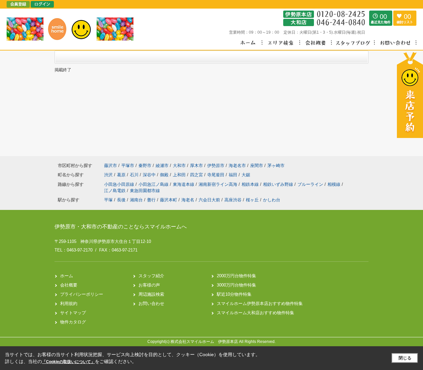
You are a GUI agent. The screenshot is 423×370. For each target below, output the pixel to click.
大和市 (179, 165)
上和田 (180, 174)
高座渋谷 (233, 199)
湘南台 (136, 199)
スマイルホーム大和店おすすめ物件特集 (255, 312)
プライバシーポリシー (81, 294)
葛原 (122, 174)
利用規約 (68, 303)
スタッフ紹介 (151, 275)
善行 (151, 199)
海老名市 (237, 165)
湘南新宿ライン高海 (219, 184)
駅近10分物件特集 (234, 294)
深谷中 (150, 174)
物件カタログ (73, 322)
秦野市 (144, 165)
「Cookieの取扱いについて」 (68, 361)
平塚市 (127, 165)
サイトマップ (73, 312)
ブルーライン (311, 184)
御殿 (165, 174)
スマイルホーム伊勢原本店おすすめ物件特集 (260, 303)
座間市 (256, 165)
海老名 (187, 199)
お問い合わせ (151, 303)
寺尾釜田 (216, 174)
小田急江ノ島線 (154, 184)
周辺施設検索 (151, 294)
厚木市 (196, 165)
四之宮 (197, 174)
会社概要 (68, 285)
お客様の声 (149, 285)
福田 (234, 174)
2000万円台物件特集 (236, 275)
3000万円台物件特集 (236, 285)
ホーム (66, 275)
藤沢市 (110, 165)
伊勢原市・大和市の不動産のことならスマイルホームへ (121, 226)
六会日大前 (209, 199)
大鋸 (246, 174)
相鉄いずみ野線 (278, 184)
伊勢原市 (215, 165)
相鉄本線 (251, 184)
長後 (121, 199)
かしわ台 (271, 199)
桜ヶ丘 (252, 199)
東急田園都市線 (145, 190)
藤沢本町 (168, 199)
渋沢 (109, 174)
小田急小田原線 (119, 184)
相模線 (334, 184)
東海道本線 (184, 184)
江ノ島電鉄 (115, 190)
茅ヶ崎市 (276, 165)
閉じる (405, 357)
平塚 (108, 199)
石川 (135, 174)
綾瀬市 (162, 165)
